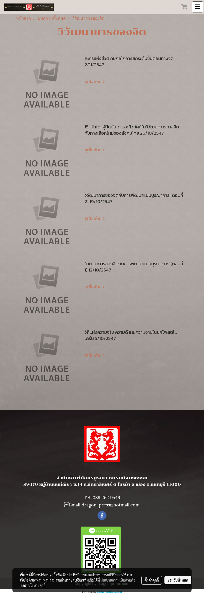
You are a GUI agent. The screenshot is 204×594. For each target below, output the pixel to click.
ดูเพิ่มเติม (93, 81)
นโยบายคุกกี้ (37, 585)
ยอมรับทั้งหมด (177, 580)
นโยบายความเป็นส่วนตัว (118, 580)
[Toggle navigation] (197, 6)
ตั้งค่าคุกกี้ (152, 580)
